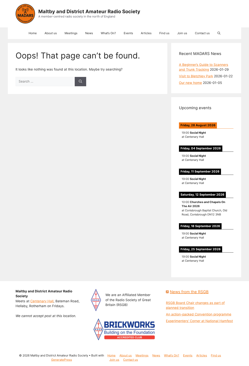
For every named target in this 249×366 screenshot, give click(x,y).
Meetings (71, 33)
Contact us (202, 33)
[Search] (80, 81)
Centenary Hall (41, 301)
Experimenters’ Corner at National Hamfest (199, 321)
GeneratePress (61, 360)
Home (33, 33)
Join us (182, 33)
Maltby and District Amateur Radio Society (89, 11)
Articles (146, 33)
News (89, 33)
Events (128, 33)
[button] (219, 33)
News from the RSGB (189, 291)
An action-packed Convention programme (198, 314)
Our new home (190, 83)
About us (51, 33)
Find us (164, 33)
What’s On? (108, 33)
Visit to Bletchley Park (196, 76)
